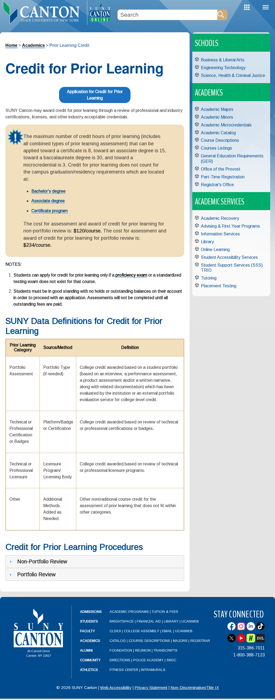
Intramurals (153, 670)
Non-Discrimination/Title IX (195, 687)
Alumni (86, 650)
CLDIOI (115, 631)
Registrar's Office (217, 184)
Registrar (200, 641)
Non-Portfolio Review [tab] (42, 561)
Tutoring (208, 278)
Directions (120, 660)
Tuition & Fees (165, 612)
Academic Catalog (218, 132)
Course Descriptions (220, 140)
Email (167, 631)
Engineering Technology (223, 67)
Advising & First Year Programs (230, 226)
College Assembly (141, 631)
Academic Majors (217, 109)
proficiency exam (131, 275)
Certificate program (49, 210)
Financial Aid (149, 621)
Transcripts (166, 650)
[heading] (43, 12)
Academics (33, 45)
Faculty (87, 631)
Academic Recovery (220, 218)
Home (11, 45)
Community (90, 660)
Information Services (220, 234)
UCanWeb (190, 621)
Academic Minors (217, 117)
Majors (180, 641)
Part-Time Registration (223, 177)
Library (207, 241)
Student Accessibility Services (229, 257)
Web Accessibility (115, 687)
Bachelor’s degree (48, 191)
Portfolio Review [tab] (36, 574)
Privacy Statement (151, 687)
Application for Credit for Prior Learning (95, 94)
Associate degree (48, 201)
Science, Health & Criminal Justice (233, 75)
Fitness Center (124, 670)
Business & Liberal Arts (222, 60)
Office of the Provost (220, 169)
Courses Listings (216, 148)
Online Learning (215, 249)
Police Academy (148, 660)
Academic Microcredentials (226, 125)
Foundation (121, 650)
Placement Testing (218, 286)
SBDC (171, 660)
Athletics (89, 670)
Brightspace (122, 621)
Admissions (91, 612)
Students (89, 621)
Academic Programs (130, 612)
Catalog (118, 641)
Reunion (143, 650)
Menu (265, 7)
